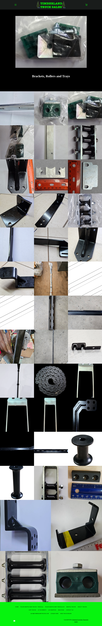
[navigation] (16, 5)
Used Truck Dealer (65, 613)
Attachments (42, 610)
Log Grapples (52, 610)
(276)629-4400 (54, 613)
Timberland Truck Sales (77, 619)
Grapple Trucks (71, 606)
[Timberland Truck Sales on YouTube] (14, 620)
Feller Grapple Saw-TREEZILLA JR (54, 606)
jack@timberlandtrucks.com (40, 613)
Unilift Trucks (82, 606)
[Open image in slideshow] (51, 42)
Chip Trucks (32, 610)
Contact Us (69, 610)
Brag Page (61, 610)
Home (17, 606)
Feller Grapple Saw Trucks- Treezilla (31, 606)
